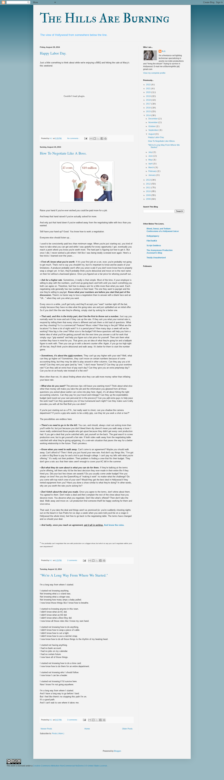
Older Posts (127, 729)
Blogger (117, 751)
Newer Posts (46, 729)
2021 (148, 88)
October (152, 126)
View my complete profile (154, 73)
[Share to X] (98, 138)
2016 (148, 108)
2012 (148, 184)
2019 (148, 96)
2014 (148, 115)
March (151, 167)
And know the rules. (114, 525)
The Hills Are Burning (104, 18)
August (151, 134)
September (153, 130)
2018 (148, 100)
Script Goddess (154, 245)
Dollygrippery (153, 236)
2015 (148, 111)
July (150, 152)
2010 (148, 191)
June (150, 156)
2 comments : (73, 560)
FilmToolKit (152, 241)
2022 (148, 84)
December (153, 119)
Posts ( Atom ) (58, 733)
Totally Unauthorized (156, 258)
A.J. (164, 51)
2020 (148, 92)
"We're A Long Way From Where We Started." (74, 575)
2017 (148, 104)
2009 (148, 195)
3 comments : (73, 720)
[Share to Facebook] (101, 138)
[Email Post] (85, 138)
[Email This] (91, 138)
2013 (148, 180)
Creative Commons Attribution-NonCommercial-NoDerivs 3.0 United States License (70, 766)
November (153, 122)
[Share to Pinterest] (105, 138)
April (150, 164)
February (152, 171)
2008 (148, 199)
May (150, 160)
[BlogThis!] (94, 138)
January (152, 175)
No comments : (73, 138)
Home (87, 729)
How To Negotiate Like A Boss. (63, 153)
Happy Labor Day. (53, 53)
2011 (148, 187)
